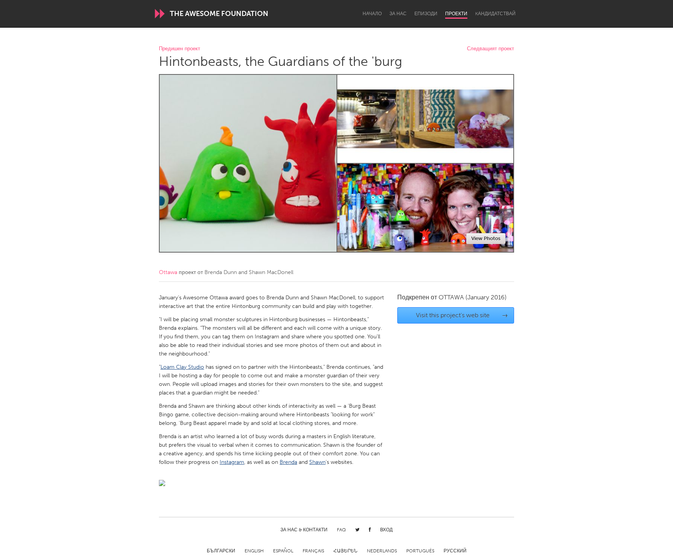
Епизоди (425, 13)
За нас (398, 13)
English (254, 551)
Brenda (288, 462)
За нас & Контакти (304, 529)
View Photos (485, 238)
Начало (372, 13)
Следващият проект (490, 48)
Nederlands (382, 551)
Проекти (456, 13)
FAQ (341, 529)
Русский (455, 551)
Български (221, 551)
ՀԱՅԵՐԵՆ (345, 551)
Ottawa (168, 272)
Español (283, 551)
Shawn (317, 462)
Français (313, 551)
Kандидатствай (495, 13)
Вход (386, 529)
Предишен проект (179, 48)
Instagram (232, 462)
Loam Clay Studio (182, 367)
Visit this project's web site (462, 315)
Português (420, 551)
